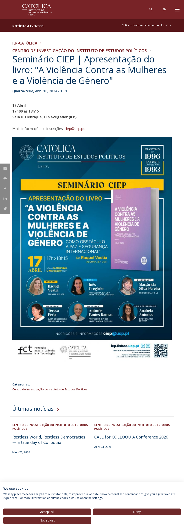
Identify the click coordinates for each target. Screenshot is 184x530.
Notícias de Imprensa (146, 25)
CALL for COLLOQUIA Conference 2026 (131, 437)
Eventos (166, 25)
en (164, 9)
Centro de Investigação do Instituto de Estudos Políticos (79, 50)
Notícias (126, 25)
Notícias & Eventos (28, 26)
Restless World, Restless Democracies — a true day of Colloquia (48, 439)
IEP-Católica (24, 43)
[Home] (40, 9)
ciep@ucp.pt (74, 128)
